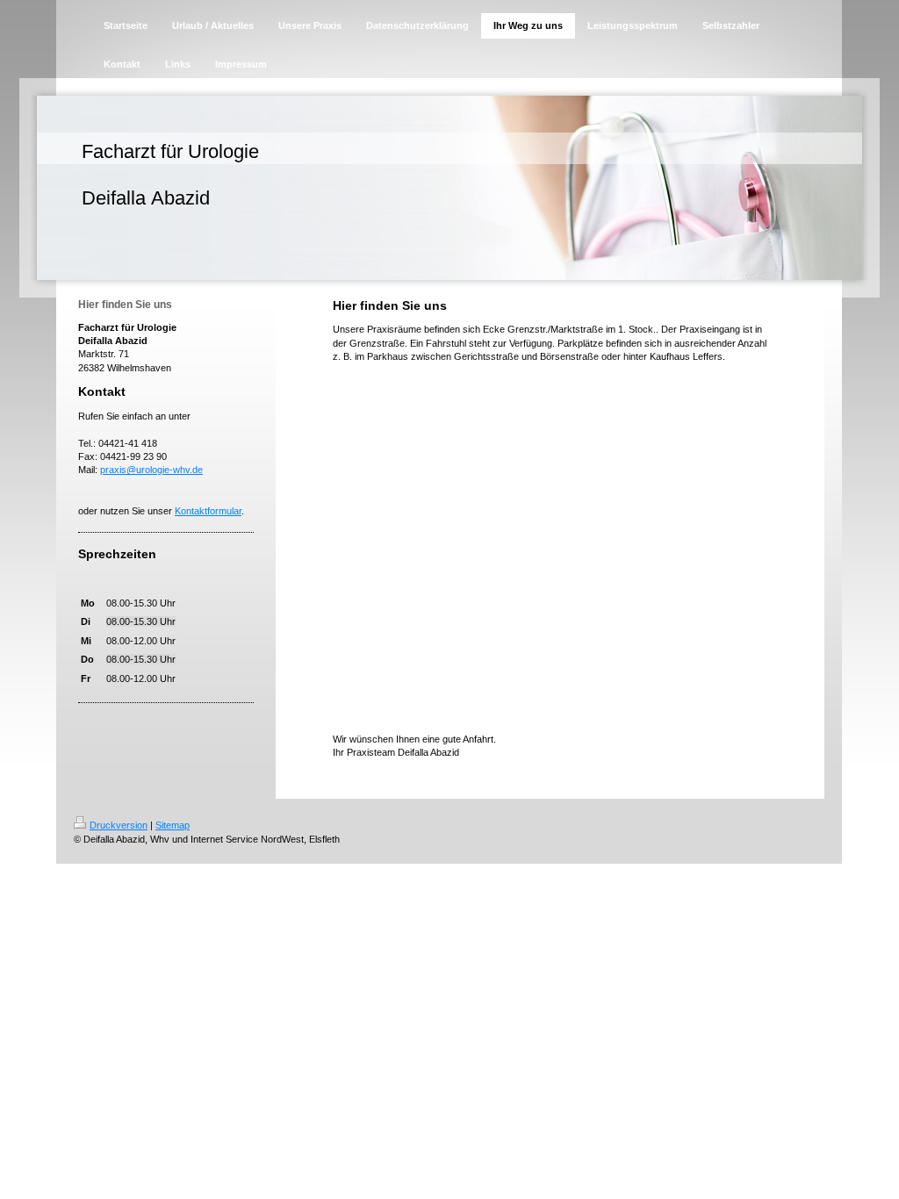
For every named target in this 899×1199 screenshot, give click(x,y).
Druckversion (118, 825)
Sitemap (172, 825)
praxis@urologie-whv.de (151, 469)
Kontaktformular (208, 511)
